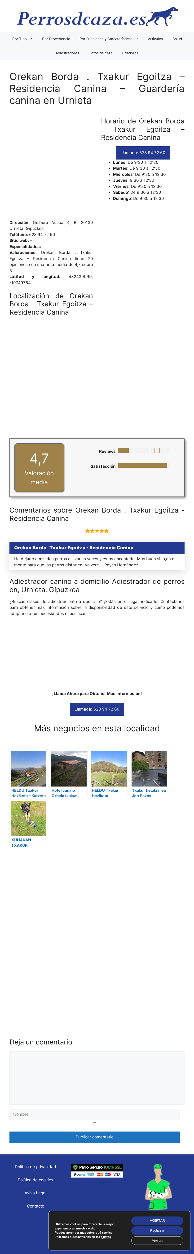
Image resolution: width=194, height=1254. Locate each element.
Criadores (130, 53)
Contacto (35, 1206)
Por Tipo (19, 39)
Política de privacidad (35, 1166)
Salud (177, 39)
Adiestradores (67, 53)
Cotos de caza (100, 53)
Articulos (155, 39)
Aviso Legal (35, 1193)
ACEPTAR (157, 1220)
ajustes (106, 1237)
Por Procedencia (56, 39)
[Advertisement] (97, 165)
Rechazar (157, 1230)
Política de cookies (35, 1180)
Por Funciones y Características (105, 39)
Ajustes (157, 1240)
